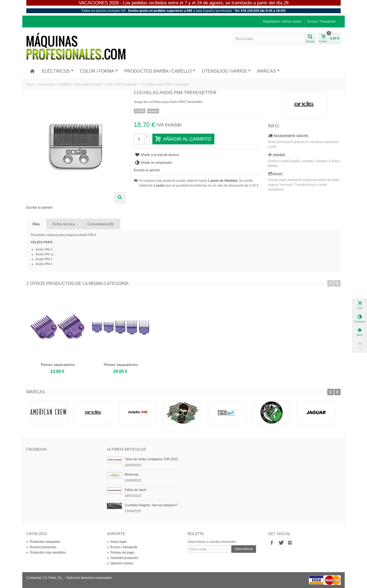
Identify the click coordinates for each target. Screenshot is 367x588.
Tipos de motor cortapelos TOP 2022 (151, 459)
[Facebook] (271, 542)
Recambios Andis (88, 84)
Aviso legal (117, 542)
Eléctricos (56, 71)
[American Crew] (49, 412)
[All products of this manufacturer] (304, 104)
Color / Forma (97, 71)
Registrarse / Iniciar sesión (282, 21)
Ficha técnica (63, 224)
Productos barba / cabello (158, 71)
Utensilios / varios (224, 71)
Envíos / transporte (122, 547)
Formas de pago (120, 552)
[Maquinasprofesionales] (75, 47)
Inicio (30, 84)
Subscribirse (244, 549)
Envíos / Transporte (321, 21)
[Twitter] (280, 542)
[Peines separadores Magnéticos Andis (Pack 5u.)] (120, 327)
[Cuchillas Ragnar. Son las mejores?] (114, 506)
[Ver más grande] (119, 197)
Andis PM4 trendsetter (121, 84)
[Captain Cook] (182, 412)
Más (36, 224)
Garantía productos (122, 558)
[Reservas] (114, 475)
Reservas (132, 474)
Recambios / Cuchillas (55, 84)
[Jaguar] (316, 412)
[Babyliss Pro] (138, 412)
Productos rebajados (43, 542)
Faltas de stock (135, 490)
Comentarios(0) (100, 224)
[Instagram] (289, 542)
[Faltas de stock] (114, 490)
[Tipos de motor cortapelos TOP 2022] (114, 460)
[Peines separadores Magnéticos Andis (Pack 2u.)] (58, 327)
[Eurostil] (227, 412)
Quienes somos (120, 563)
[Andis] (93, 412)
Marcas (266, 71)
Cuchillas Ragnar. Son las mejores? (151, 505)
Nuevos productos (41, 547)
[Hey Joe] (272, 412)
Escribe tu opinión (39, 207)
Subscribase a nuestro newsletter (212, 542)
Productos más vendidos (46, 552)
